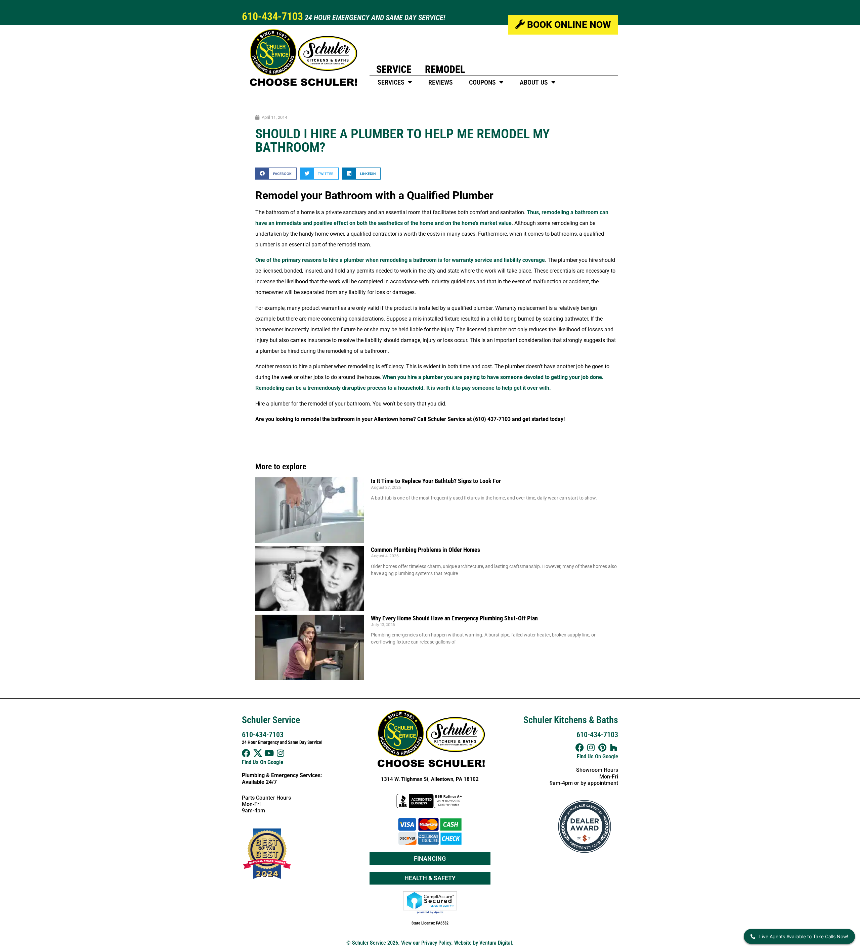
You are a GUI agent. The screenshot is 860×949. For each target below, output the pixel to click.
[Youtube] (269, 753)
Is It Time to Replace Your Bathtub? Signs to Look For (436, 480)
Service (394, 69)
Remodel (445, 69)
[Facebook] (246, 753)
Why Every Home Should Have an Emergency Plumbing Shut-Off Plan (454, 618)
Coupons (482, 82)
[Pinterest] (602, 747)
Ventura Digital (495, 943)
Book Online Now (568, 24)
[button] (276, 173)
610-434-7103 (272, 16)
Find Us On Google (262, 762)
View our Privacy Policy (426, 943)
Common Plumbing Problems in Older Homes (425, 549)
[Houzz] (614, 747)
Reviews (440, 82)
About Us (534, 82)
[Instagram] (280, 753)
